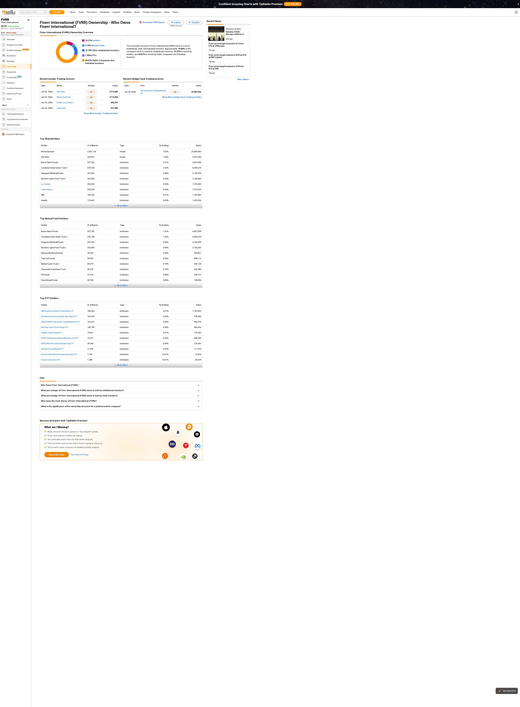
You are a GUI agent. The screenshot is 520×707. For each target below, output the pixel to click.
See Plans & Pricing (79, 454)
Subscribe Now (56, 454)
